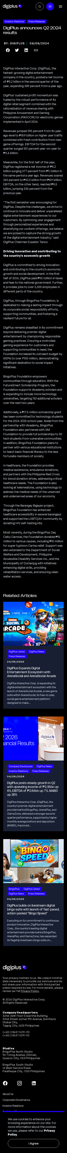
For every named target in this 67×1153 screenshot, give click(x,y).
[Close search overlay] (40, 6)
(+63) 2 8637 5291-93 (16, 1032)
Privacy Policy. (30, 991)
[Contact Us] (50, 6)
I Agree (34, 1143)
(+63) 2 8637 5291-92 (16, 1035)
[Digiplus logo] (12, 6)
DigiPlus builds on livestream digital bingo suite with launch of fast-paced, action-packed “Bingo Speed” (33, 909)
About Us (8, 1094)
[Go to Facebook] (5, 1083)
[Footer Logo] (15, 968)
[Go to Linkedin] (33, 1083)
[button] (60, 6)
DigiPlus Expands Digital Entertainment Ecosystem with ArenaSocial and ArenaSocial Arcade (31, 672)
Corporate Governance (16, 1099)
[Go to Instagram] (19, 1083)
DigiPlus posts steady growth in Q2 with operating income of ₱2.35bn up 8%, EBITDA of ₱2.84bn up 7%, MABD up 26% (33, 789)
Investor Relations (13, 1105)
